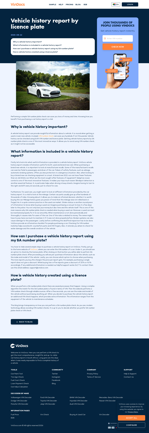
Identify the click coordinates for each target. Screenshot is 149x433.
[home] (18, 4)
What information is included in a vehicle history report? (37, 45)
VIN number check (46, 136)
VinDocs (33, 250)
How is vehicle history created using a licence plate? (35, 52)
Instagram (56, 377)
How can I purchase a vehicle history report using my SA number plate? (43, 49)
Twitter (55, 374)
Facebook (56, 380)
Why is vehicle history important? (27, 42)
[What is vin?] (104, 38)
